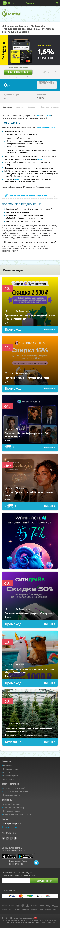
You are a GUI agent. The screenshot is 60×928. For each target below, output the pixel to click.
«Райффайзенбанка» (46, 127)
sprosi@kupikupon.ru (11, 823)
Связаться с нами (9, 827)
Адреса (20, 106)
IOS (38, 115)
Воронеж (30, 3)
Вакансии (7, 772)
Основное (7, 106)
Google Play (25, 856)
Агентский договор (11, 804)
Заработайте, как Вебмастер (15, 791)
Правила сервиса (10, 775)
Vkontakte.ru (7, 838)
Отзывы (31, 106)
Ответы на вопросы (11, 779)
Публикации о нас (11, 769)
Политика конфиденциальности (17, 814)
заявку (17, 179)
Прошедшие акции (11, 795)
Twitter (11, 838)
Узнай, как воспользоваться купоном (28, 195)
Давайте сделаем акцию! (14, 788)
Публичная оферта (11, 811)
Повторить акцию (18, 71)
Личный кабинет (57, 3)
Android (47, 115)
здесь (39, 159)
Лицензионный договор (13, 807)
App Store (9, 856)
